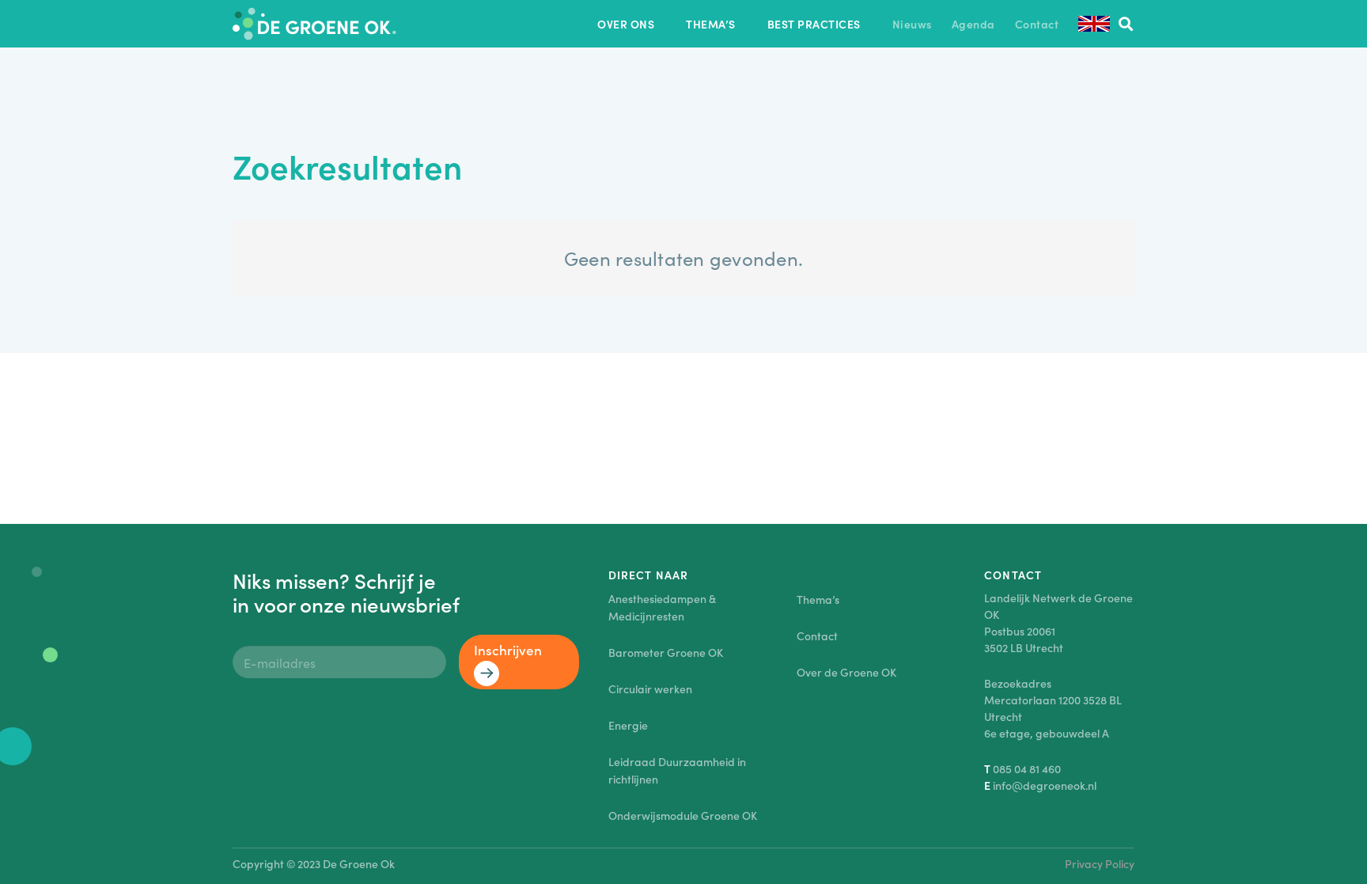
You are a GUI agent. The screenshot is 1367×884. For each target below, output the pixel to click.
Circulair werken (650, 688)
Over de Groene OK (846, 672)
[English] (1094, 24)
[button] (664, 24)
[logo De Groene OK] (314, 23)
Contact (817, 635)
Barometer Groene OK (665, 652)
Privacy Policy (1099, 863)
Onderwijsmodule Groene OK (682, 815)
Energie (628, 725)
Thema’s (818, 599)
